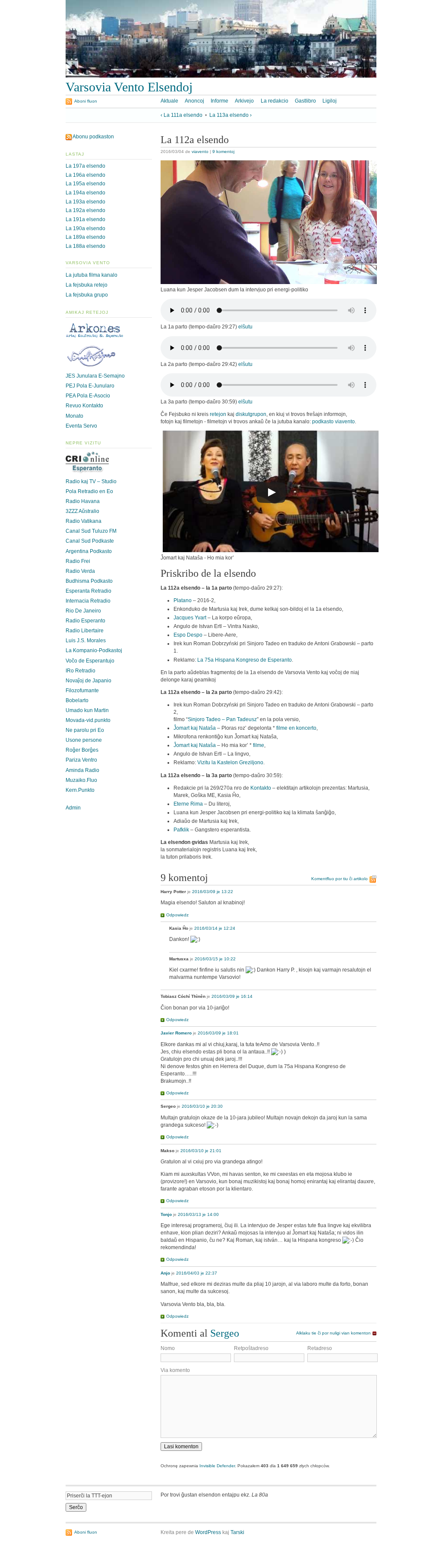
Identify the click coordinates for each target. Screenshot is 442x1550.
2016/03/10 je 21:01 (200, 1150)
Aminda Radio (82, 770)
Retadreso (319, 1348)
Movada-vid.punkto (88, 720)
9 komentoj (223, 151)
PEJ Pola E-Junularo (90, 386)
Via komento (175, 1370)
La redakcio (274, 101)
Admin (73, 808)
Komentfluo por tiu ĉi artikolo (339, 878)
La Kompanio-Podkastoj (94, 650)
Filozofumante (82, 691)
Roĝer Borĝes (82, 750)
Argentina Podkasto (89, 551)
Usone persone (84, 740)
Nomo (168, 1348)
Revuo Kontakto (84, 406)
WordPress (208, 1532)
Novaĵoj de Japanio (88, 681)
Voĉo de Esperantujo (90, 661)
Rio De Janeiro (83, 611)
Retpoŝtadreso (251, 1348)
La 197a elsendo (85, 166)
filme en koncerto (296, 728)
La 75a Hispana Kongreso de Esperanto (244, 660)
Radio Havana (83, 501)
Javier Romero (176, 1033)
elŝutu (245, 327)
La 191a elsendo (85, 219)
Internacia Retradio (88, 601)
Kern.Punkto (80, 790)
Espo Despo (188, 635)
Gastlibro (305, 101)
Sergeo (224, 1333)
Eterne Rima (188, 804)
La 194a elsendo (85, 193)
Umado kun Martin (87, 710)
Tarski (237, 1532)
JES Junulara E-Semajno (95, 376)
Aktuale (169, 101)
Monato (74, 416)
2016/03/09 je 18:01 (218, 1033)
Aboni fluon (85, 101)
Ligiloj (329, 101)
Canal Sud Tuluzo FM (91, 531)
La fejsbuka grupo (87, 295)
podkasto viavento (333, 422)
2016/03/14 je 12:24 (214, 928)
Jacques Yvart (190, 618)
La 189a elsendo (85, 237)
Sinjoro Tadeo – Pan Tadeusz (222, 719)
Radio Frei (78, 561)
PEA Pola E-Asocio (88, 396)
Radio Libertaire (85, 631)
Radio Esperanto (85, 621)
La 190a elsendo (85, 228)
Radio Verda (80, 571)
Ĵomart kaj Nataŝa (195, 728)
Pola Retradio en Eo (89, 491)
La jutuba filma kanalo (91, 275)
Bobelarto (77, 700)
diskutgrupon (251, 414)
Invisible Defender (217, 1465)
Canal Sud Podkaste (90, 541)
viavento (200, 151)
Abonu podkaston (93, 137)
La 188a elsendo (85, 246)
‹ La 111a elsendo (181, 115)
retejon (218, 414)
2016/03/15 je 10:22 (215, 958)
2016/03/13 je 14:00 (198, 1214)
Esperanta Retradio (88, 591)
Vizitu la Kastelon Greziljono (230, 762)
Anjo (165, 1273)
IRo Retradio (80, 671)
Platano (183, 600)
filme (258, 745)
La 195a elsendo (85, 184)
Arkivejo (244, 101)
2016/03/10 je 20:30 (202, 1106)
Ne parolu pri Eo (85, 730)
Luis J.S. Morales (86, 641)
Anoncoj (194, 101)
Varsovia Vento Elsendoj (129, 87)
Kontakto (260, 788)
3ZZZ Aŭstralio (82, 511)
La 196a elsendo (85, 175)
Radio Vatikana (83, 521)
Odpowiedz (177, 914)
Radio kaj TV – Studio (91, 481)
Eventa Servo (81, 426)
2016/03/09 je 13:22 (212, 891)
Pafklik (181, 830)
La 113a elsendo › (230, 115)
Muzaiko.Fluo (81, 780)
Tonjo (166, 1214)
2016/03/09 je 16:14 (232, 996)
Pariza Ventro (81, 760)
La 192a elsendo (85, 210)
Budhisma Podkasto (89, 581)
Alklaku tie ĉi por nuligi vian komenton (333, 1333)
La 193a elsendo (85, 202)
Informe (219, 101)
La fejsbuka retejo (86, 285)
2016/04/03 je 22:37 (196, 1273)
